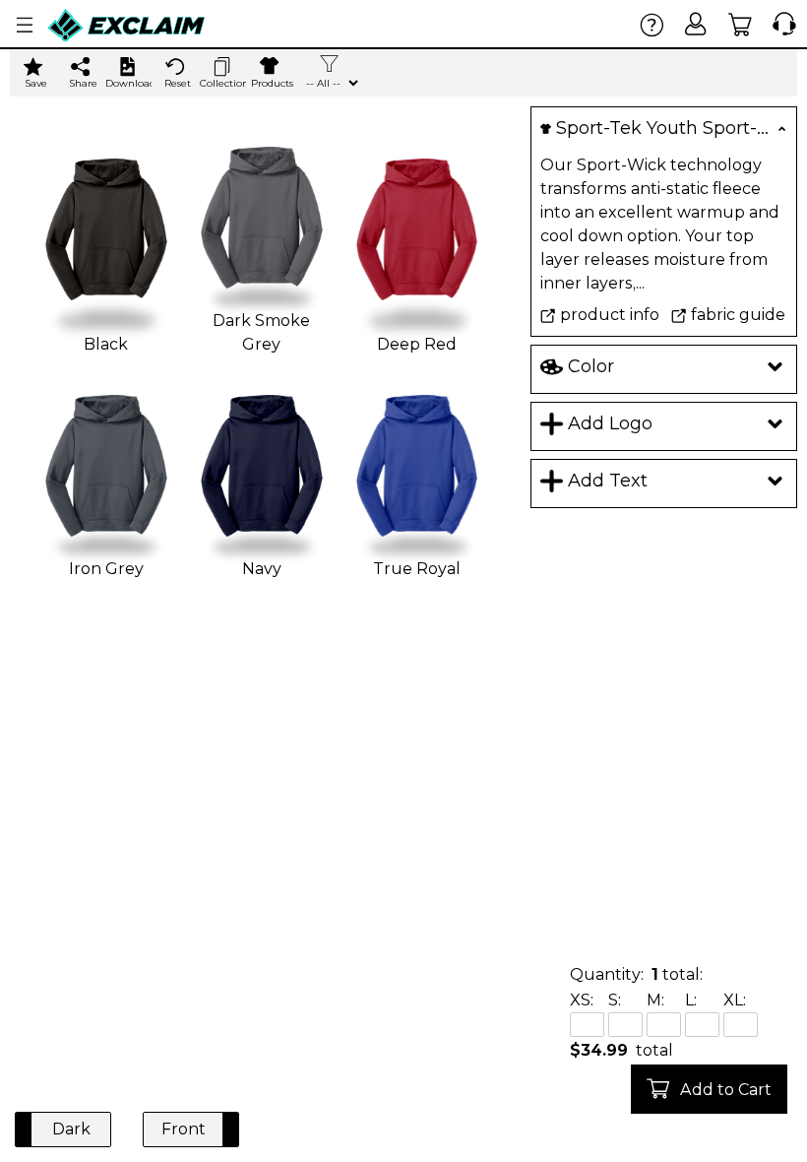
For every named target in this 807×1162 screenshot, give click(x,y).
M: (655, 1000)
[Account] (696, 24)
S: (614, 1000)
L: (691, 1000)
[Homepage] (127, 25)
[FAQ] (652, 24)
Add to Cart (726, 1089)
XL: (734, 1000)
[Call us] (780, 24)
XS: (581, 1000)
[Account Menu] (24, 25)
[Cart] (740, 24)
